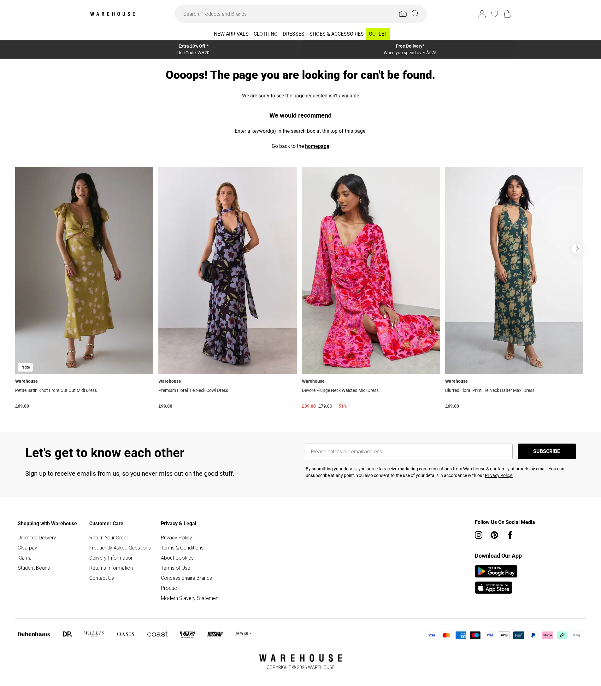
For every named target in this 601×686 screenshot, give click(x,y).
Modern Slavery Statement (190, 598)
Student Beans (34, 568)
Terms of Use (175, 568)
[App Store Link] (496, 579)
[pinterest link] (494, 535)
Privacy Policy (176, 537)
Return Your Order (108, 537)
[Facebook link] (510, 535)
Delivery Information (111, 558)
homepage (317, 146)
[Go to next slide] (577, 249)
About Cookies (177, 558)
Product (170, 588)
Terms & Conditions (182, 547)
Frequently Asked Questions (120, 547)
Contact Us (101, 578)
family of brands (513, 468)
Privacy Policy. (499, 475)
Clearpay (27, 547)
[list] (300, 289)
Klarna (25, 558)
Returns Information (111, 568)
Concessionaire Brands (186, 578)
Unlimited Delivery (37, 537)
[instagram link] (478, 535)
